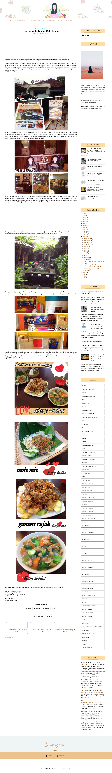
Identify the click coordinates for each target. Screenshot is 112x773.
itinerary (69, 20)
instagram (62, 756)
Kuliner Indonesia (48, 20)
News (84, 385)
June (86, 250)
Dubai (84, 438)
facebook (51, 756)
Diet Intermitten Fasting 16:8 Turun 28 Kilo (94, 159)
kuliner (84, 420)
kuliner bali (86, 480)
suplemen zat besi (88, 634)
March (86, 256)
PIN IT (55, 608)
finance (84, 494)
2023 (84, 219)
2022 (84, 221)
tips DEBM (85, 637)
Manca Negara (35, 20)
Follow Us (56, 750)
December (87, 239)
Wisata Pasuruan (87, 501)
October (87, 242)
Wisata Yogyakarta (88, 459)
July (85, 248)
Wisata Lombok (87, 585)
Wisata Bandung (87, 445)
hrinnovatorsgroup (87, 701)
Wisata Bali (86, 469)
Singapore (85, 403)
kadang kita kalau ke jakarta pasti (91, 682)
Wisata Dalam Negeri (21, 20)
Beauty (84, 504)
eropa (84, 602)
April (86, 254)
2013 (84, 272)
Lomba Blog (86, 487)
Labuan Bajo (86, 571)
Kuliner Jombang (88, 532)
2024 (84, 218)
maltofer (85, 623)
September (88, 244)
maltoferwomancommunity (92, 627)
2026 (84, 214)
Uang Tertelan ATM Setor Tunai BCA (94, 262)
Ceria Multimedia (86, 680)
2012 (84, 274)
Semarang (85, 539)
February (87, 257)
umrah (84, 644)
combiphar (85, 599)
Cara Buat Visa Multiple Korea (94, 167)
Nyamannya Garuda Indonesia (93, 265)
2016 (84, 233)
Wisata (84, 392)
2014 (84, 237)
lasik (83, 620)
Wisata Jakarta (87, 490)
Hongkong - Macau (88, 452)
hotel (84, 434)
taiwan (84, 462)
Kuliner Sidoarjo (87, 567)
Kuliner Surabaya (88, 389)
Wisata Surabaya (87, 410)
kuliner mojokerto (88, 518)
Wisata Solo (86, 543)
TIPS (83, 399)
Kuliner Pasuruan (88, 515)
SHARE (29, 608)
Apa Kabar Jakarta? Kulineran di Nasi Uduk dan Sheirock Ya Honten (95, 189)
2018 (84, 229)
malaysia (85, 424)
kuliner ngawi (87, 616)
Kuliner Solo (86, 536)
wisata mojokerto (88, 511)
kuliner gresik (87, 609)
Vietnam (85, 578)
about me (85, 592)
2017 (84, 231)
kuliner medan (87, 560)
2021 (84, 223)
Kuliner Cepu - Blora (89, 466)
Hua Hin (84, 529)
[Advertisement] (41, 46)
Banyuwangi (86, 525)
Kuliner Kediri (87, 550)
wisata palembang (88, 648)
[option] (17, 628)
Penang (84, 553)
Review (60, 20)
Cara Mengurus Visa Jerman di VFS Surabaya (95, 181)
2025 (84, 216)
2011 (84, 276)
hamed (83, 662)
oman (84, 522)
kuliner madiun (87, 613)
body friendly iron (88, 595)
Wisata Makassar (87, 588)
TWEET (38, 608)
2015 (84, 235)
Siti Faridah (84, 690)
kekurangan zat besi (89, 606)
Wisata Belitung (87, 581)
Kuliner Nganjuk (87, 564)
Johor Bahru (86, 473)
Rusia (83, 476)
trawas (84, 641)
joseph (83, 722)
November (87, 240)
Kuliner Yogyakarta (89, 413)
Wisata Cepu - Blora (88, 497)
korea (84, 406)
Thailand (85, 427)
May (85, 252)
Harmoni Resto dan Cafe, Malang (94, 267)
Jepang (84, 441)
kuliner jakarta (87, 508)
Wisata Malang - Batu (89, 396)
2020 (84, 225)
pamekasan (85, 630)
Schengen (85, 574)
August (86, 246)
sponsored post (87, 431)
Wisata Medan (86, 455)
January (86, 259)
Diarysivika (37, 33)
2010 (84, 278)
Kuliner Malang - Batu (89, 417)
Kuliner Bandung (88, 483)
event (84, 448)
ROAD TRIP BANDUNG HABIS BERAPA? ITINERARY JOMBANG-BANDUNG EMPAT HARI (96, 151)
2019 (84, 227)
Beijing (84, 546)
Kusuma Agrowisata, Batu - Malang (92, 269)
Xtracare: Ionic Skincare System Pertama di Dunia (95, 174)
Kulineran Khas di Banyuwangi (92, 197)
